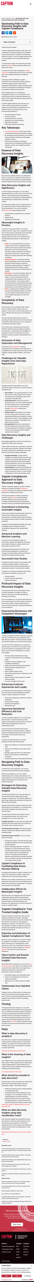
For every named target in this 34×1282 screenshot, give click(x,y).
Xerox (6, 289)
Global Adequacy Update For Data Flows (12, 1191)
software (10, 65)
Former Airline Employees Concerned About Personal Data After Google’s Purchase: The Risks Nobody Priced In (16, 1150)
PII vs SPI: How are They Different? (11, 1194)
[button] (3, 32)
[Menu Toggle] (30, 4)
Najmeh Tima (6, 1141)
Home (3, 18)
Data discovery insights (12, 131)
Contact (14, 1021)
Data (13, 18)
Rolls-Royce (8, 273)
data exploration (15, 346)
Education (8, 18)
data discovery (14, 408)
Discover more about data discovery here (13, 1051)
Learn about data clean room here (11, 1072)
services (14, 497)
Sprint (6, 244)
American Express (10, 259)
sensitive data (8, 210)
